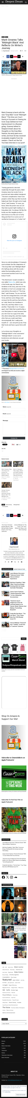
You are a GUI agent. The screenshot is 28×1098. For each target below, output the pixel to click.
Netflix (8, 990)
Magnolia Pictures (6, 987)
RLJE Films (13, 997)
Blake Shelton (18, 972)
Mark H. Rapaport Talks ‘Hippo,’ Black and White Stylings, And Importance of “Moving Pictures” (18, 472)
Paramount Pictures (6, 992)
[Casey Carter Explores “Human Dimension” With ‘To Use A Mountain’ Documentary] (5, 593)
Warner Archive (10, 1010)
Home (3, 6)
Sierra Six (12, 282)
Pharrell (13, 992)
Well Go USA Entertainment (8, 1012)
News (7, 37)
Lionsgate (5, 985)
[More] (22, 56)
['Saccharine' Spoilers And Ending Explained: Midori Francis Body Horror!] (8, 893)
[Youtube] (22, 562)
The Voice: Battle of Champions (18, 1007)
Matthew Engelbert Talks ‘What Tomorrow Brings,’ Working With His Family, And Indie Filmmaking (13, 849)
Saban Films (5, 1002)
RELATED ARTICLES (7, 569)
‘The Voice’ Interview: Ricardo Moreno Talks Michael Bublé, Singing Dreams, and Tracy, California (7, 528)
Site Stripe (7, 402)
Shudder (19, 1002)
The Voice (6, 1007)
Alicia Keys (12, 969)
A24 (3, 967)
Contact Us (14, 438)
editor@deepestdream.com (15, 1080)
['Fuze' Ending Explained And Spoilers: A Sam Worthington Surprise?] (20, 906)
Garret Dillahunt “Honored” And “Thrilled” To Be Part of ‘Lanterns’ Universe (18, 624)
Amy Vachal (4, 972)
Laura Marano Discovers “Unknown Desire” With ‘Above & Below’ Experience (14, 843)
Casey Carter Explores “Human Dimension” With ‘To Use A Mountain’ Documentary (14, 854)
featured (7, 979)
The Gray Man (5, 506)
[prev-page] (3, 630)
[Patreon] (12, 562)
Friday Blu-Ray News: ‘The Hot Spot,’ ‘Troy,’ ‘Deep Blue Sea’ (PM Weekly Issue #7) (14, 866)
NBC (3, 990)
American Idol (19, 969)
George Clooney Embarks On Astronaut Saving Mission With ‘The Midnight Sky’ (6, 493)
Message (5, 420)
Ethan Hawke (13, 977)
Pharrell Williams (7, 995)
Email (7, 413)
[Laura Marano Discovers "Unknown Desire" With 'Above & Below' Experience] (20, 919)
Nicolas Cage (14, 990)
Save (16, 56)
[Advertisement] (14, 22)
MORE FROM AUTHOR (19, 569)
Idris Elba (22, 980)
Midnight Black (17, 504)
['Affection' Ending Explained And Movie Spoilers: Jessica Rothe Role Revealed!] (20, 893)
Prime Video (15, 995)
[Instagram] (9, 562)
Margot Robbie (14, 987)
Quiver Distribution (6, 997)
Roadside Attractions (6, 1000)
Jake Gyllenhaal (11, 982)
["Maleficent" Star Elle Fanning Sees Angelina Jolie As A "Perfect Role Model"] (20, 929)
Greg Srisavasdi (6, 50)
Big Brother (10, 972)
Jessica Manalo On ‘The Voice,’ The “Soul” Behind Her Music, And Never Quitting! (20, 527)
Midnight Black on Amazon (16, 368)
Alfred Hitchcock (5, 969)
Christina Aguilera (14, 974)
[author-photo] (14, 544)
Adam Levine (18, 967)
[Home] (8, 906)
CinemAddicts (6, 977)
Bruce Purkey (5, 974)
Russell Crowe (16, 1000)
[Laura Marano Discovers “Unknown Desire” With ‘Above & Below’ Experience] (5, 575)
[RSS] (15, 562)
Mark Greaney (9, 504)
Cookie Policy (7, 1091)
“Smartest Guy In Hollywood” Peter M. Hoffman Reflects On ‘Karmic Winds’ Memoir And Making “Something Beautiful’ (14, 860)
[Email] (19, 56)
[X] (11, 56)
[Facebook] (8, 56)
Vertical (3, 1010)
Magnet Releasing (12, 985)
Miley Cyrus (20, 987)
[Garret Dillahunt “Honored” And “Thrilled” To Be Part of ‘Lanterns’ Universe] (5, 624)
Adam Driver (10, 967)
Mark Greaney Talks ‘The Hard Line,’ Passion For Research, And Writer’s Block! (7, 472)
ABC (6, 967)
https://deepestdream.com (14, 549)
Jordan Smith (17, 982)
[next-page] (5, 630)
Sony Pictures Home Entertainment (10, 1005)
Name (7, 407)
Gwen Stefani (16, 980)
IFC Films (4, 982)
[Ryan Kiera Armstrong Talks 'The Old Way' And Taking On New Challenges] (20, 939)
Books (7, 6)
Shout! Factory (12, 1002)
